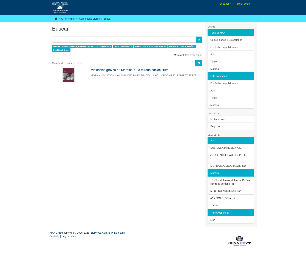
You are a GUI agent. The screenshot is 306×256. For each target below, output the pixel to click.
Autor (213, 54)
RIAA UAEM (56, 232)
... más (214, 205)
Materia (214, 68)
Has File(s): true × (61, 50)
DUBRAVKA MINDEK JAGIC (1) (228, 147)
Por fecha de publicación (224, 47)
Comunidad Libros (89, 18)
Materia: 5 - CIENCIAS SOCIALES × (150, 46)
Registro (215, 126)
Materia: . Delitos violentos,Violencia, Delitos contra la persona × (82, 46)
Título (213, 61)
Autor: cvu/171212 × (123, 46)
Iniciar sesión (217, 119)
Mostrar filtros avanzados (188, 55)
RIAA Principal (67, 18)
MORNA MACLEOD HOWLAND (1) (230, 165)
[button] (225, 3)
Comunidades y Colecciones (226, 39)
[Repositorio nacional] (241, 240)
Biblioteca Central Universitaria (108, 232)
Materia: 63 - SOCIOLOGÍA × (182, 46)
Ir (199, 39)
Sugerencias (69, 236)
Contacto (54, 236)
